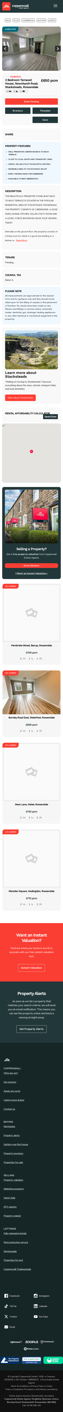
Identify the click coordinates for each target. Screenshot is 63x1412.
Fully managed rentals (15, 1233)
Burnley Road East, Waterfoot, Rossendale (31, 717)
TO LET (16, 20)
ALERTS (52, 20)
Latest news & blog (14, 1099)
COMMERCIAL (28, 20)
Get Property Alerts (31, 1028)
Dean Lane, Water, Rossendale (31, 804)
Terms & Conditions (20, 1386)
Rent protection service (16, 1242)
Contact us (9, 1108)
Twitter (13, 1316)
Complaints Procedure (23, 1389)
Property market (12, 1215)
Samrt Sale (9, 1197)
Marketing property (14, 1188)
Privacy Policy (37, 1386)
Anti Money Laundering (46, 1389)
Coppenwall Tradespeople (17, 1269)
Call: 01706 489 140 (31, 1405)
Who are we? (11, 1072)
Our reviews (10, 1081)
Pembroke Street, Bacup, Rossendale (31, 645)
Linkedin (43, 1306)
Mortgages (9, 1126)
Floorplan (45, 110)
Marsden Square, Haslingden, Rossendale (31, 891)
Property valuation (13, 1179)
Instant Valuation (31, 967)
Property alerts (12, 1135)
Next (58, 49)
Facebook (14, 1295)
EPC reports (10, 1206)
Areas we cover (12, 1090)
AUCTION (41, 20)
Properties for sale (13, 1162)
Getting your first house (16, 1144)
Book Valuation (31, 565)
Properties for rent (13, 1260)
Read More (21, 240)
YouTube (43, 1316)
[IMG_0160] (31, 49)
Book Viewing (31, 101)
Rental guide (10, 1251)
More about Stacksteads (20, 397)
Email (12, 1327)
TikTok (13, 1306)
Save (45, 119)
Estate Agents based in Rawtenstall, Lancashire (31, 1395)
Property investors (13, 1153)
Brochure (18, 110)
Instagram (44, 1295)
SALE (8, 20)
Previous (5, 49)
